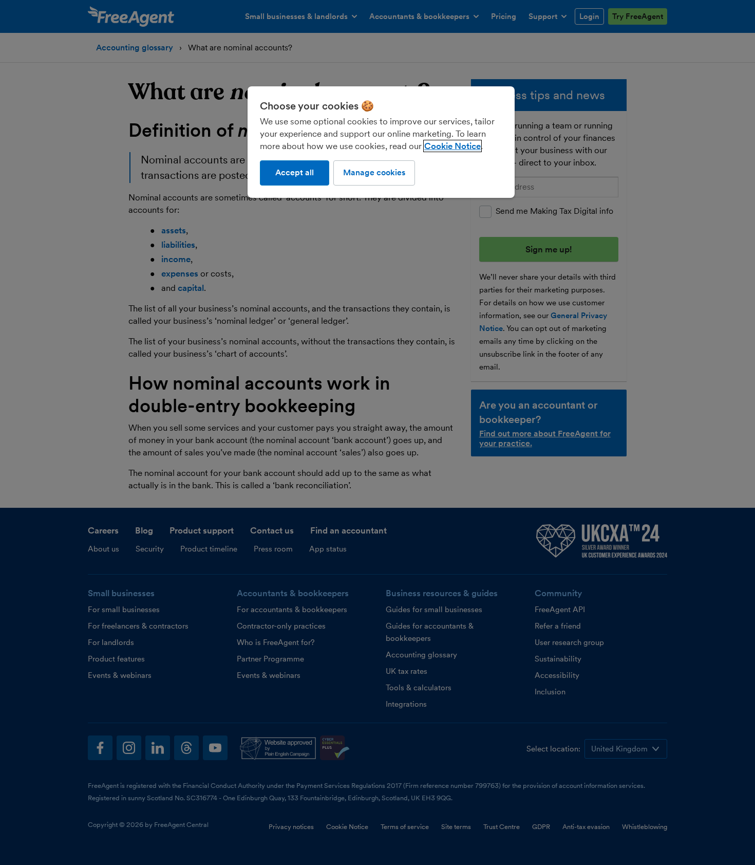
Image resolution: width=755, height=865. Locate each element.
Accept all (294, 172)
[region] (381, 141)
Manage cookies (374, 172)
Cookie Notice (452, 146)
